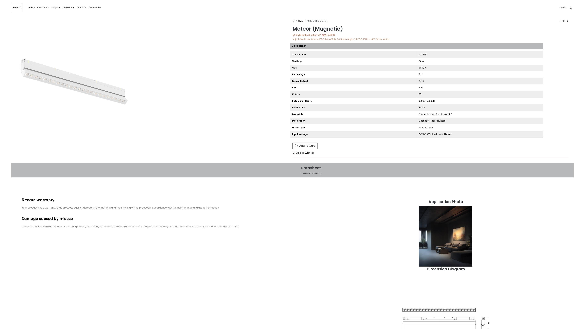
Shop (300, 21)
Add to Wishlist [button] (305, 153)
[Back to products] (564, 21)
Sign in (562, 7)
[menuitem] (31, 8)
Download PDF (311, 173)
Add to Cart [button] (306, 146)
